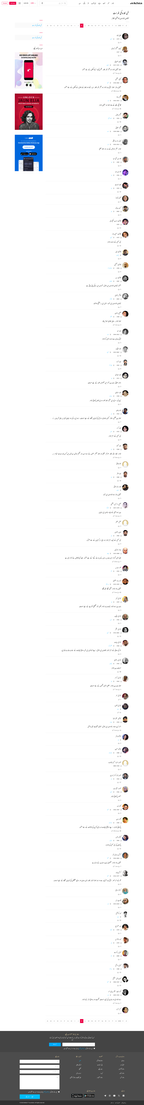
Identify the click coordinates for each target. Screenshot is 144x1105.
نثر (88, 3)
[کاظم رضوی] (124, 296)
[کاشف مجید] (124, 252)
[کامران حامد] (124, 172)
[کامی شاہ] (124, 36)
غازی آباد (110, 753)
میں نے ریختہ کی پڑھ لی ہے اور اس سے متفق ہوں (78, 1048)
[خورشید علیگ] (124, 617)
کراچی (111, 39)
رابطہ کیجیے (100, 1069)
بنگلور (111, 316)
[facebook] (123, 1095)
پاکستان (117, 255)
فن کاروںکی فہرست (37, 25)
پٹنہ (108, 100)
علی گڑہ (111, 299)
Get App (12, 3)
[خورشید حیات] (124, 643)
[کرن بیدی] (124, 209)
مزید (80, 3)
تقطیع (80, 1069)
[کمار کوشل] (124, 914)
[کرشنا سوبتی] (124, 891)
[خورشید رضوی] (124, 661)
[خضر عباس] (124, 568)
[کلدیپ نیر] (124, 901)
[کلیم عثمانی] (124, 129)
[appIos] (76, 1096)
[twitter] (118, 1095)
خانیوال (111, 840)
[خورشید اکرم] (124, 678)
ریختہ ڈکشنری (121, 1069)
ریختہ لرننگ (121, 1073)
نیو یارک (110, 396)
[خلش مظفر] (124, 523)
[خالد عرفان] (124, 393)
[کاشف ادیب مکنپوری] (124, 222)
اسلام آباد (110, 822)
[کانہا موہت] (124, 185)
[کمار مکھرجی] (124, 927)
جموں (111, 431)
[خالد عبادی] (124, 375)
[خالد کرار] (124, 429)
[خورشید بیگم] (124, 630)
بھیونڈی (111, 281)
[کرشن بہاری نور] (124, 855)
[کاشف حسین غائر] (124, 235)
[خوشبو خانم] (124, 737)
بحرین (111, 619)
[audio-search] (42, 3)
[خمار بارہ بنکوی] (124, 581)
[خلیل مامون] (124, 314)
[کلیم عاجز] (124, 98)
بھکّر (111, 571)
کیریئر (101, 1073)
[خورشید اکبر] (124, 599)
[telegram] (105, 1095)
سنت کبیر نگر (110, 268)
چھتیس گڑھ (110, 646)
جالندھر (111, 722)
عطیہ (80, 1060)
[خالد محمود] (124, 446)
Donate (5, 3)
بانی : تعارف (100, 1065)
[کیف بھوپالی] (124, 62)
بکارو (118, 709)
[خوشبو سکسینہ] (124, 750)
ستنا (111, 956)
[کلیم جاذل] (124, 115)
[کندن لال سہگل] (124, 979)
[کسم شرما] (124, 1010)
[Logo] (136, 3)
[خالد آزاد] (124, 362)
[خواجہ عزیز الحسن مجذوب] (124, 763)
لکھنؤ (108, 858)
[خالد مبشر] (124, 474)
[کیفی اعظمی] (124, 80)
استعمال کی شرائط (117, 1102)
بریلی (118, 917)
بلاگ (84, 3)
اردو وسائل (78, 1073)
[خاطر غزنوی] (124, 551)
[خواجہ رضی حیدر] (124, 789)
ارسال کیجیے (28, 1096)
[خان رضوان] (124, 533)
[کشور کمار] (124, 807)
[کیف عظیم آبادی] (124, 49)
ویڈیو (99, 3)
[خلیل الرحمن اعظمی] (124, 505)
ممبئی (108, 83)
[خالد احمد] (124, 332)
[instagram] (109, 1095)
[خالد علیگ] (124, 349)
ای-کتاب (93, 3)
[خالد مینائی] (124, 464)
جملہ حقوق (112, 1102)
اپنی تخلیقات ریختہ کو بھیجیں (75, 1077)
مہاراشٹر (111, 969)
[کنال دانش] (124, 966)
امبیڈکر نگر (110, 365)
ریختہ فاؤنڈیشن (100, 1060)
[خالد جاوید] (124, 411)
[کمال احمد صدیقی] (124, 142)
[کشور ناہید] (124, 820)
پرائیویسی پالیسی (82, 1048)
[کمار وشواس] (124, 940)
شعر (108, 3)
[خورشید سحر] (124, 696)
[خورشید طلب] (124, 706)
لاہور (108, 131)
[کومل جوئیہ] (124, 838)
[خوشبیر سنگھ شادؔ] (124, 719)
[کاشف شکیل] (124, 265)
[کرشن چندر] (124, 873)
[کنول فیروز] (124, 198)
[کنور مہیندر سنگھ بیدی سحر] (124, 992)
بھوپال (108, 65)
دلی (108, 144)
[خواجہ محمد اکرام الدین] (124, 776)
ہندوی (122, 1060)
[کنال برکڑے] (124, 953)
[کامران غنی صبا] (124, 159)
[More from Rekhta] (19, 3)
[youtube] (114, 1095)
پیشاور (108, 553)
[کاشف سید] (124, 278)
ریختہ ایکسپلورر (100, 1077)
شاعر (113, 3)
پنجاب (118, 490)
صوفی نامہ (122, 1065)
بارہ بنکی (107, 584)
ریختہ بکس (122, 1077)
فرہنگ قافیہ (78, 1065)
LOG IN (26, 3)
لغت (104, 3)
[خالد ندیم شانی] (124, 487)
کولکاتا (111, 930)
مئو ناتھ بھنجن (110, 118)
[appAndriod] (89, 1096)
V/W (119, 25)
